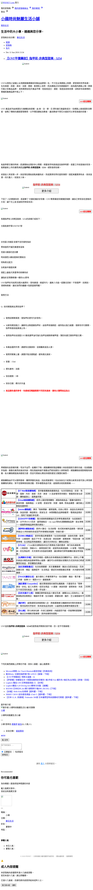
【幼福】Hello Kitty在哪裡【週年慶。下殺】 (24, 691)
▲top (3, 735)
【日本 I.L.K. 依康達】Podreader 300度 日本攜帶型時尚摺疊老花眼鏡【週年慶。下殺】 (42, 697)
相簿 (8, 42)
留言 (20, 724)
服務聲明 (69, 856)
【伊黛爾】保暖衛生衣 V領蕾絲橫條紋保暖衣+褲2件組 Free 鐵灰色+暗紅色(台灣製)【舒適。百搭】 (48, 680)
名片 (8, 48)
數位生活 (21, 37)
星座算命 (20, 731)
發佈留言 (5, 755)
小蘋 (3, 710)
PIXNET (28, 856)
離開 (14, 885)
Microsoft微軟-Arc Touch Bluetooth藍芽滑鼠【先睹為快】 (29, 671)
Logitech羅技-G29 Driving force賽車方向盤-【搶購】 (27, 686)
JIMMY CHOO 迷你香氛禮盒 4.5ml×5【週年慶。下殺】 (29, 694)
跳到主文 (5, 25)
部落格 (9, 45)
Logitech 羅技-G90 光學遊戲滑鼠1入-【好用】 (25, 683)
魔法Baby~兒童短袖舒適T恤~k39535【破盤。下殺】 (28, 674)
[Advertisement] (26, 134)
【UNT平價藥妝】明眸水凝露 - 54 (20, 677)
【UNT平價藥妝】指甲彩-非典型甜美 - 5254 (34, 58)
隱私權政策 (60, 856)
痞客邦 (14, 724)
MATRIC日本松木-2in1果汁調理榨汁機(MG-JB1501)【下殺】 (31, 689)
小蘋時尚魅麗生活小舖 (20, 19)
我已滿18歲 (6, 885)
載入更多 (5, 740)
